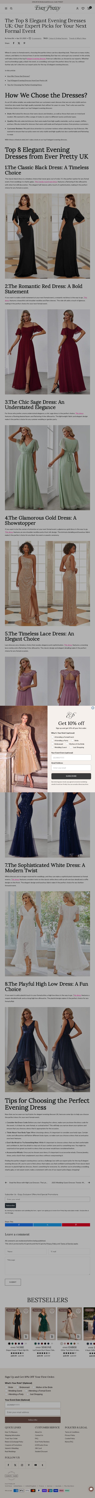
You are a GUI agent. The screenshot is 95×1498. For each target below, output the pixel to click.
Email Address (57, 763)
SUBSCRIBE (71, 776)
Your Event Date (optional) (62, 753)
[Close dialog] (93, 708)
